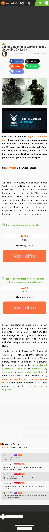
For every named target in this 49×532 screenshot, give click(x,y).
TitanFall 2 (10, 368)
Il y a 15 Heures (23, 466)
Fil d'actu (5, 447)
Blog (3, 44)
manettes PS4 (39, 368)
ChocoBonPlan (17, 54)
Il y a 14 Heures (25, 457)
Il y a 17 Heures (24, 495)
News (19, 447)
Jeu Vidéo (22, 3)
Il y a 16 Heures (24, 476)
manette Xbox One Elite (30, 372)
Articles (13, 447)
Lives (25, 447)
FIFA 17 (22, 368)
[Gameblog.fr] (9, 3)
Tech (30, 3)
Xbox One (7, 372)
